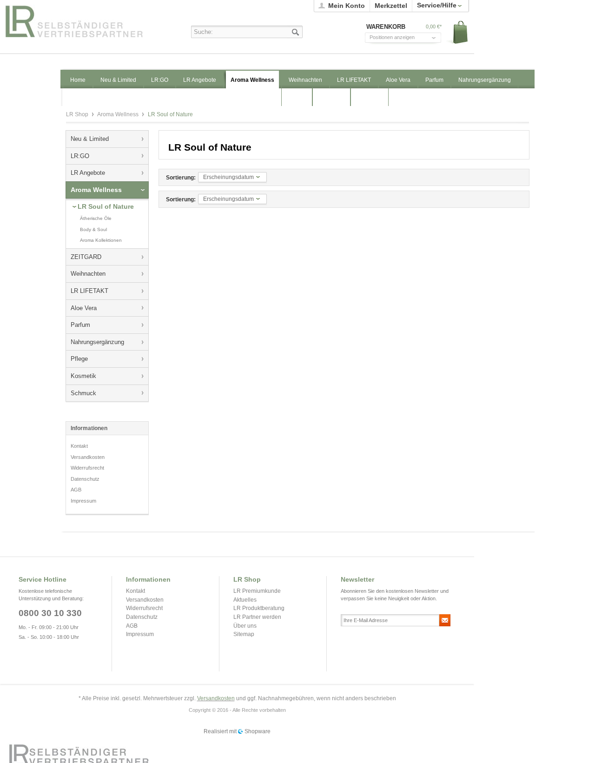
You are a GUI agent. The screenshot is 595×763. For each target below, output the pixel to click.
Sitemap (243, 634)
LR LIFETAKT (89, 290)
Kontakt (79, 446)
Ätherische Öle (96, 218)
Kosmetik (83, 375)
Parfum (80, 324)
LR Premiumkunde (257, 591)
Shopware (258, 731)
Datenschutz (85, 479)
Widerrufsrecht (87, 468)
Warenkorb (457, 33)
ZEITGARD (86, 256)
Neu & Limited (90, 138)
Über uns (245, 626)
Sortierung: (181, 177)
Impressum (83, 501)
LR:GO (80, 156)
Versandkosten (88, 457)
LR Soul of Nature (106, 206)
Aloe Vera (84, 308)
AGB (76, 489)
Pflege (79, 358)
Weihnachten (88, 273)
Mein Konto (346, 5)
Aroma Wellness (118, 114)
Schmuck (83, 393)
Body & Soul (93, 229)
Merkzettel (391, 5)
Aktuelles (245, 600)
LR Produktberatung (258, 608)
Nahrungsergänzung (97, 341)
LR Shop (84, 21)
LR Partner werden (257, 617)
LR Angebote (88, 172)
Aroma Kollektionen (101, 240)
